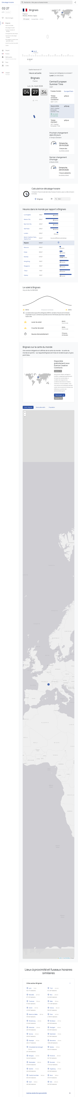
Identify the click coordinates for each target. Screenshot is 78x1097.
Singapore (27, 266)
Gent (29, 1082)
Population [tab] (52, 407)
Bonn (50, 1075)
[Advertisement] (48, 35)
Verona (29, 1034)
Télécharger (59, 395)
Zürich (29, 1008)
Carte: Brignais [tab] (28, 407)
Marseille (30, 995)
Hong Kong (27, 261)
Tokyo (25, 270)
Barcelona (51, 1040)
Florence (51, 1056)
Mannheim (51, 1034)
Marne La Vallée (32, 1014)
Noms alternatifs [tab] (40, 407)
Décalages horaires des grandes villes (11, 40)
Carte (7, 45)
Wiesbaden (30, 1062)
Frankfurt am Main (32, 1075)
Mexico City (27, 219)
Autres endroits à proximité (36, 1093)
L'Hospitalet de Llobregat (34, 1047)
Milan (50, 1001)
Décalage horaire (10, 27)
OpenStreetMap (66, 958)
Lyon (28, 988)
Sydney (26, 275)
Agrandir (58, 398)
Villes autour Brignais (34, 983)
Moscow (26, 247)
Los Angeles (27, 215)
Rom (29, 239)
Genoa (50, 1008)
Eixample (30, 1040)
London (26, 233)
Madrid (26, 239)
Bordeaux (51, 1021)
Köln (49, 1082)
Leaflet (60, 958)
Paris (34, 237)
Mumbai (26, 257)
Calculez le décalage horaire (11, 36)
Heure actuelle (9, 25)
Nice (49, 995)
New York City (27, 224)
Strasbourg (30, 1021)
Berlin (25, 237)
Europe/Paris (68, 91)
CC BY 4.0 (58, 371)
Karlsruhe (30, 1027)
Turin (50, 988)
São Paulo (26, 228)
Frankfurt (30, 237)
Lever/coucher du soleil (11, 43)
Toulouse (30, 1001)
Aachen (29, 1069)
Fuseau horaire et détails (10, 30)
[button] (10, 54)
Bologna (30, 1056)
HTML (35, 100)
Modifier (8, 12)
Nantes (50, 1047)
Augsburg (51, 1069)
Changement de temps (11, 33)
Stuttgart (51, 1027)
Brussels (51, 1062)
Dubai (25, 252)
